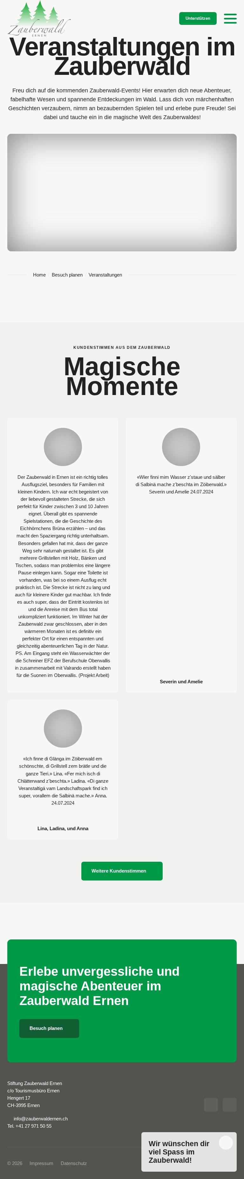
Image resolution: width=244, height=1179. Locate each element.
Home (39, 274)
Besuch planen (67, 274)
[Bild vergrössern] (63, 447)
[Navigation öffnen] (230, 18)
